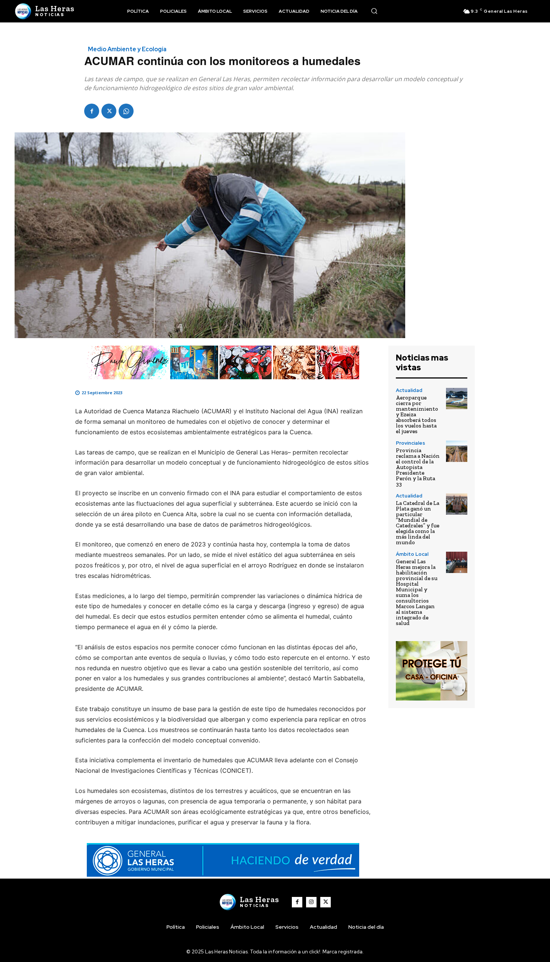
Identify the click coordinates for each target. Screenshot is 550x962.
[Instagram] (311, 902)
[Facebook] (91, 111)
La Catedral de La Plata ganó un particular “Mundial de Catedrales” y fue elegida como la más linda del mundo (417, 523)
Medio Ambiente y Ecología (127, 49)
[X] (108, 111)
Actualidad (409, 390)
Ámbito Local (412, 554)
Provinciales (410, 443)
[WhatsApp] (126, 111)
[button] (374, 10)
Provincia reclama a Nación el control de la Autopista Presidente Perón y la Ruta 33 (418, 467)
